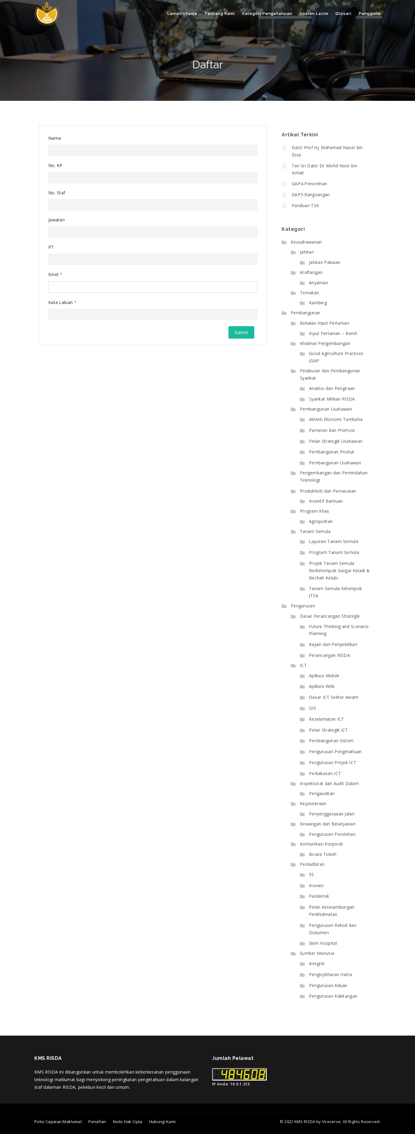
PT (51, 247)
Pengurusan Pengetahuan (335, 751)
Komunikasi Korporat (321, 844)
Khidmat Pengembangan (325, 343)
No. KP (55, 165)
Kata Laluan (62, 302)
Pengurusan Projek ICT (332, 762)
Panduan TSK (305, 205)
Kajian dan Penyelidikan (333, 644)
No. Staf (56, 193)
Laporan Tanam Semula (333, 541)
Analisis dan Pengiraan (332, 388)
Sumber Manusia (317, 953)
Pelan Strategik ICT (328, 730)
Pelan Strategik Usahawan (335, 441)
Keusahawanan (306, 242)
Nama (54, 138)
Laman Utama (182, 13)
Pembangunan (305, 313)
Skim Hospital (323, 943)
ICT (303, 665)
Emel (55, 274)
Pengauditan (321, 793)
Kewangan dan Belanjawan (327, 824)
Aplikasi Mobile (324, 675)
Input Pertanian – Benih (333, 333)
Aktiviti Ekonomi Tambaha (335, 419)
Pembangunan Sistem (331, 740)
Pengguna (370, 13)
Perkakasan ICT (325, 773)
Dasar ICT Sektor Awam (333, 697)
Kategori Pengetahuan (267, 13)
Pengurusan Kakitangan (333, 996)
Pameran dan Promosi (332, 430)
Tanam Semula (315, 531)
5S (311, 874)
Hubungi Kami (162, 1121)
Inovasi (316, 885)
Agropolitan (321, 521)
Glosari (343, 13)
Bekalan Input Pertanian (324, 323)
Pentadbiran (312, 864)
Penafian (97, 1121)
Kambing (318, 303)
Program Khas (314, 511)
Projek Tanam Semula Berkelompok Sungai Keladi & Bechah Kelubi (339, 570)
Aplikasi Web (322, 686)
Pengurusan (303, 606)
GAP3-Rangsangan (311, 194)
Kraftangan (311, 272)
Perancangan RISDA (329, 655)
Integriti (317, 963)
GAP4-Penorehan (309, 183)
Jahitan (307, 252)
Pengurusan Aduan (328, 985)
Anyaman (318, 282)
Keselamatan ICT (326, 719)
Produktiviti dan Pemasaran (328, 491)
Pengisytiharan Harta (330, 974)
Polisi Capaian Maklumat (58, 1121)
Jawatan (56, 220)
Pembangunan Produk (331, 452)
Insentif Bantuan (326, 501)
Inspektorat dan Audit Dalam (329, 783)
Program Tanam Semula (334, 552)
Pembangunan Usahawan (326, 409)
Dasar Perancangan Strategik (330, 616)
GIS (312, 708)
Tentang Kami (219, 13)
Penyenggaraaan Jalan (332, 814)
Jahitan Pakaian (325, 262)
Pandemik (319, 896)
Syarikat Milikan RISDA (332, 399)
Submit (241, 332)
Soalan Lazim (314, 13)
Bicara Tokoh (323, 854)
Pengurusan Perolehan (332, 834)
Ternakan (309, 292)
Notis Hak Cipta (127, 1121)
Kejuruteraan (313, 803)
